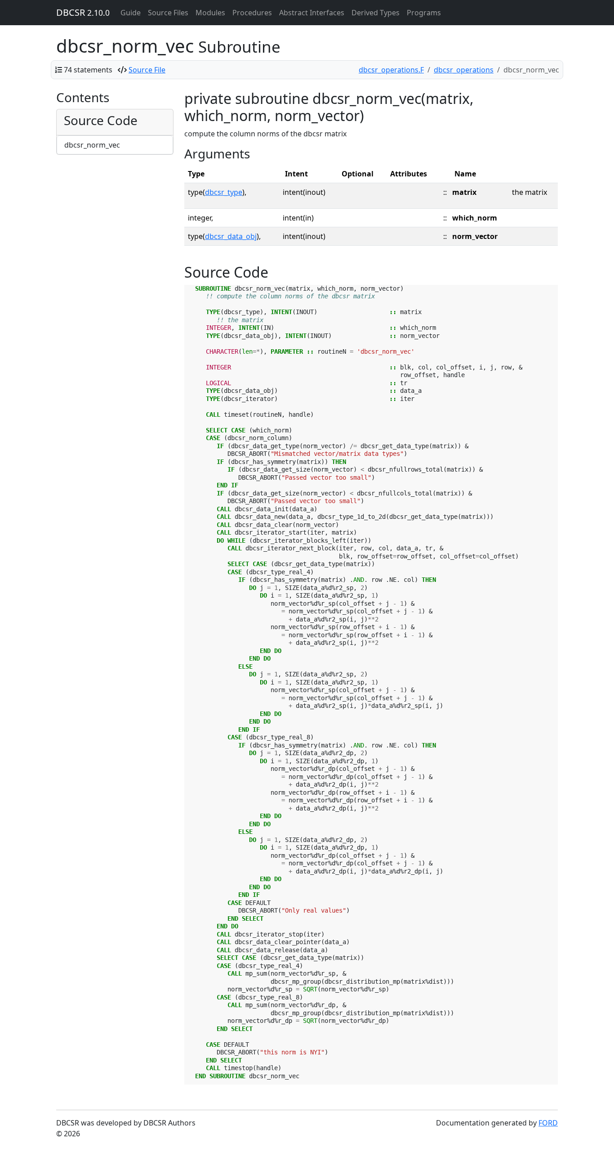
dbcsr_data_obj (231, 236)
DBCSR (83, 12)
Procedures (252, 13)
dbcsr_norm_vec (92, 145)
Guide (130, 13)
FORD (548, 1123)
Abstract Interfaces (311, 13)
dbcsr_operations (464, 70)
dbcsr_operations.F (391, 70)
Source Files (168, 13)
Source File (147, 70)
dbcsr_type (223, 192)
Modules (210, 13)
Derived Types (375, 13)
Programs (424, 13)
